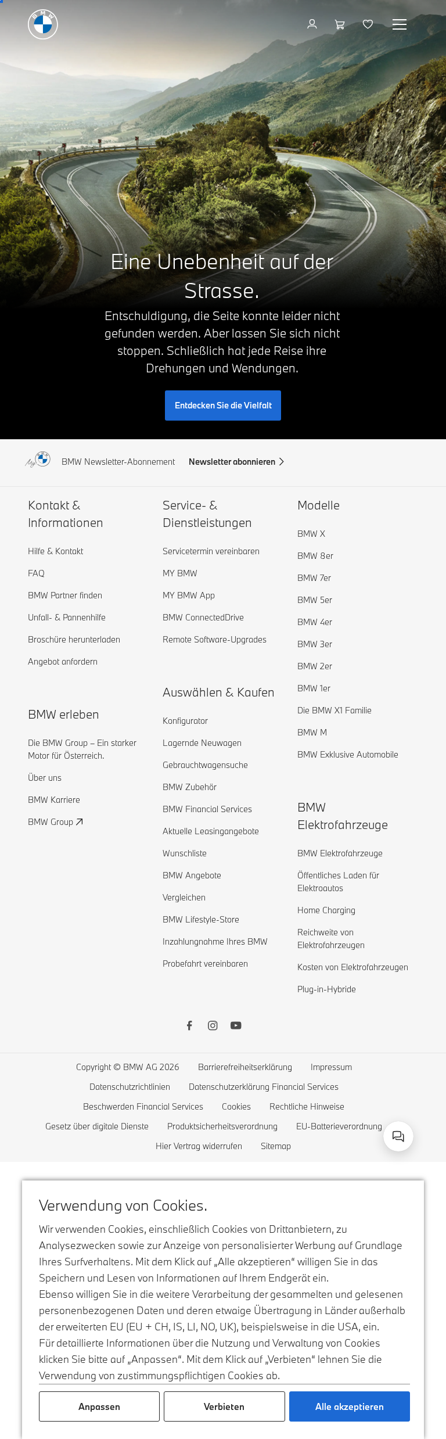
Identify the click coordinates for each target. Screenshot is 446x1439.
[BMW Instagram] (212, 1027)
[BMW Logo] (43, 24)
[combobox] (398, 1136)
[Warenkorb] (341, 24)
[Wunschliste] (369, 24)
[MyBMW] (313, 24)
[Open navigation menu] (400, 24)
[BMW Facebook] (189, 1027)
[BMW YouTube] (236, 1027)
